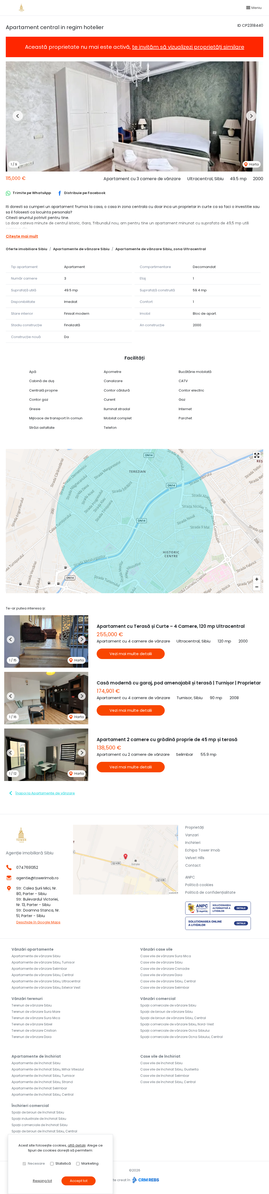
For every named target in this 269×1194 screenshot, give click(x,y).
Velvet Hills (194, 857)
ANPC (190, 877)
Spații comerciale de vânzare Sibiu (168, 1005)
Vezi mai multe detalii (131, 653)
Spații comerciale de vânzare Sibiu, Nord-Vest (177, 1024)
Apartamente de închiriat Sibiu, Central (43, 1094)
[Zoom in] (257, 579)
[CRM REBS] (145, 1179)
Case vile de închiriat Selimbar (164, 1075)
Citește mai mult (22, 236)
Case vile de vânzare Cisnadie (164, 968)
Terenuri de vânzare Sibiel (32, 1024)
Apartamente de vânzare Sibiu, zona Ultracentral (160, 249)
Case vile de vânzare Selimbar (164, 987)
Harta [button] (254, 164)
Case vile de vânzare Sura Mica (165, 956)
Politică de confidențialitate (210, 892)
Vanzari (192, 835)
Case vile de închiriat (160, 1056)
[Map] (134, 521)
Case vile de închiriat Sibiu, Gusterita (169, 1069)
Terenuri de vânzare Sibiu (32, 1005)
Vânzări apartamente (33, 949)
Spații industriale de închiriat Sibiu (39, 1118)
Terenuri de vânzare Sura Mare (36, 1011)
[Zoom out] (257, 587)
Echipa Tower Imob (202, 850)
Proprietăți (194, 827)
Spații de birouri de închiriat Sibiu (38, 1112)
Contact (193, 865)
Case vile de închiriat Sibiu (161, 1063)
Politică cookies (199, 884)
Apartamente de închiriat (36, 1056)
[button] (18, 116)
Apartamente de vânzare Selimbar (39, 968)
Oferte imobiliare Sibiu (26, 249)
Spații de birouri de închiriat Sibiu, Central (44, 1131)
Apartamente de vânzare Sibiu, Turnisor (43, 962)
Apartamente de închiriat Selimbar (39, 1088)
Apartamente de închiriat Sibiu (36, 1063)
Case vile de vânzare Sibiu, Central (168, 981)
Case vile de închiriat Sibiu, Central (168, 1082)
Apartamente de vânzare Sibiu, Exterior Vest (46, 987)
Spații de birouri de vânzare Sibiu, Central (173, 1018)
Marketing (90, 1163)
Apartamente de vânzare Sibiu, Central (43, 975)
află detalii (77, 1145)
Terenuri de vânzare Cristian (34, 1030)
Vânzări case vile (156, 949)
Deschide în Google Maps (38, 922)
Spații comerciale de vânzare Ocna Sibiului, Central (181, 1037)
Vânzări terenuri (27, 998)
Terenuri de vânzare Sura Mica (36, 1018)
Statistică (63, 1163)
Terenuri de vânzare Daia (31, 1037)
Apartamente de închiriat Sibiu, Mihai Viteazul (48, 1069)
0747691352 (27, 867)
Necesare (36, 1163)
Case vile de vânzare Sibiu (161, 962)
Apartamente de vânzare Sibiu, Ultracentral (46, 981)
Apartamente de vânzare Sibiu (81, 249)
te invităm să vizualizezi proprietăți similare (188, 47)
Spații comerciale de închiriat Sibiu (40, 1125)
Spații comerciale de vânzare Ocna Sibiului (175, 1030)
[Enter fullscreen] (257, 455)
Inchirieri (192, 842)
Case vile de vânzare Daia (161, 975)
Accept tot (78, 1180)
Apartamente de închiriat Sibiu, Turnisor (43, 1075)
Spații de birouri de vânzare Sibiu (166, 1011)
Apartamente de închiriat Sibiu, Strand (42, 1082)
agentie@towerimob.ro (37, 878)
